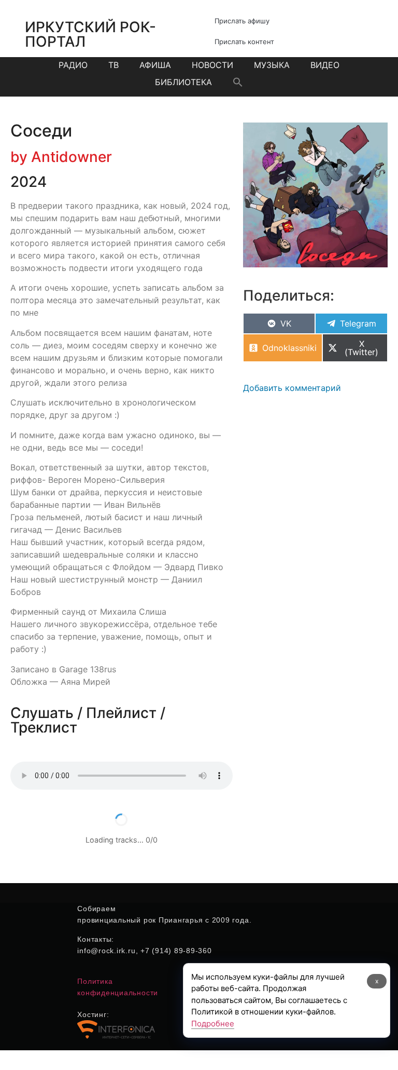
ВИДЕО (324, 65)
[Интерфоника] (116, 1037)
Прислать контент (244, 41)
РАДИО (73, 65)
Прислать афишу (242, 21)
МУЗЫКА (272, 65)
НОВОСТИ (212, 65)
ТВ (113, 65)
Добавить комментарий (292, 388)
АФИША (155, 65)
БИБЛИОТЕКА (183, 82)
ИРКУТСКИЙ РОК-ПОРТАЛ (90, 34)
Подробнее (212, 1023)
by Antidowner (61, 157)
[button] (237, 82)
